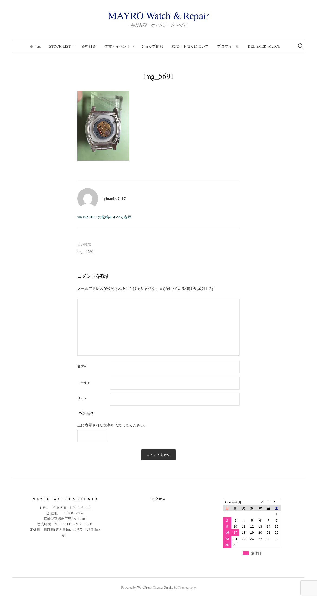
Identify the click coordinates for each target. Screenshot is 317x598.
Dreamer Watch (264, 46)
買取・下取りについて (190, 46)
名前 (81, 366)
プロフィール (228, 46)
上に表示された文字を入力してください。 (112, 424)
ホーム (35, 46)
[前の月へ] (260, 502)
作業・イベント (117, 46)
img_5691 (85, 251)
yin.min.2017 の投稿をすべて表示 (104, 216)
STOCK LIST (60, 46)
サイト (82, 398)
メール (83, 382)
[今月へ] (268, 502)
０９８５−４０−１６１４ (72, 507)
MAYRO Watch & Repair (158, 15)
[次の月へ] (276, 502)
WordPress (144, 587)
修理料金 (88, 46)
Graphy (168, 587)
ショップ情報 (152, 46)
